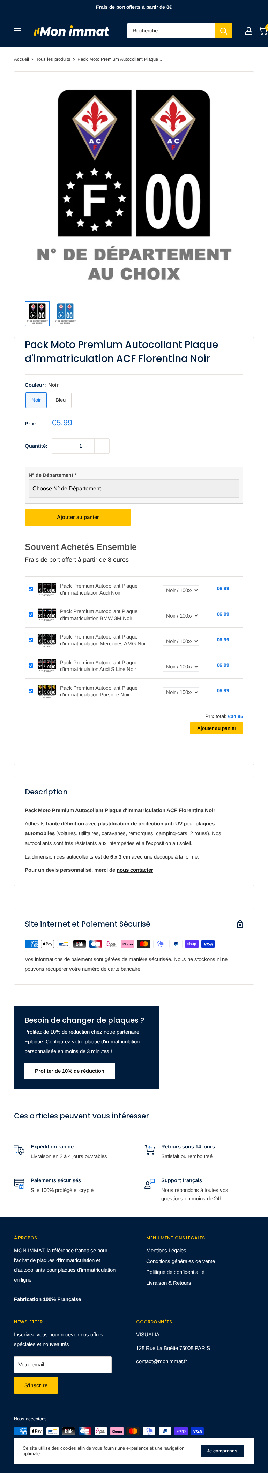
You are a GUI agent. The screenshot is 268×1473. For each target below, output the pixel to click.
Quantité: (36, 446)
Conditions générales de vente (180, 1261)
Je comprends (222, 1450)
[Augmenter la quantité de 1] (102, 446)
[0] (263, 31)
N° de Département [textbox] (52, 475)
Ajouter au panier (78, 517)
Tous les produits (53, 59)
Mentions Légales (166, 1250)
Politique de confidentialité (175, 1272)
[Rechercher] (223, 30)
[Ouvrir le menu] (17, 30)
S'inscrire (35, 1385)
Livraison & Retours (168, 1283)
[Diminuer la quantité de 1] (59, 446)
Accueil (21, 59)
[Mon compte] (248, 31)
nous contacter (135, 870)
